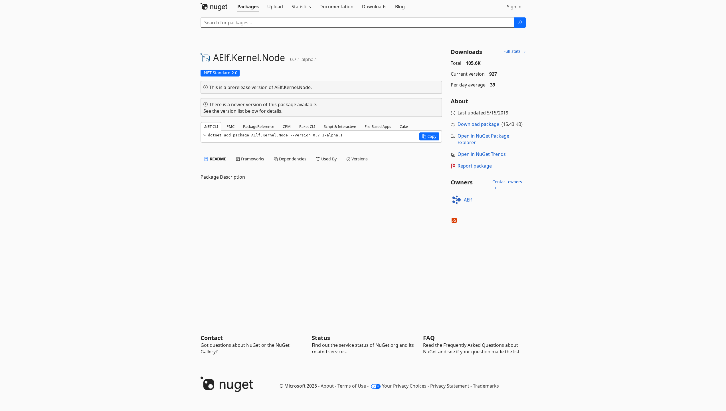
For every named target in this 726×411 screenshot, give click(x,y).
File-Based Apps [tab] (378, 126)
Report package (475, 166)
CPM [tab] (287, 126)
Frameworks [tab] (252, 159)
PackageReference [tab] (258, 126)
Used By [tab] (328, 159)
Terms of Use (351, 386)
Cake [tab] (404, 126)
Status (321, 338)
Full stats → (514, 51)
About (327, 386)
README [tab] (217, 159)
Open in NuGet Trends (482, 154)
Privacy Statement (449, 386)
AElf (468, 200)
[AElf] (456, 200)
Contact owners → (507, 184)
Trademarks (486, 386)
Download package (478, 124)
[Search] (520, 22)
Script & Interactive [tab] (340, 126)
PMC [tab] (230, 126)
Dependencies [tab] (292, 159)
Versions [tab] (359, 159)
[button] (429, 136)
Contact (212, 338)
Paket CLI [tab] (307, 126)
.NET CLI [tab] (211, 126)
